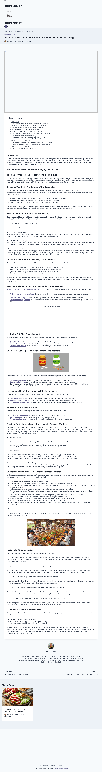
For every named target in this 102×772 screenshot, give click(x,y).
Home (9, 11)
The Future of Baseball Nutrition (21, 141)
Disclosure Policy (56, 765)
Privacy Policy (44, 765)
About (9, 13)
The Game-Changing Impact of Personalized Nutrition (28, 125)
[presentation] (17, 697)
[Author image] (5, 715)
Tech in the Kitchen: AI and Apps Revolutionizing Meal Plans (30, 133)
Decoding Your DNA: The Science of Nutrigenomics (27, 127)
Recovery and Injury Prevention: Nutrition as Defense (28, 139)
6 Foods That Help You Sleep (21, 400)
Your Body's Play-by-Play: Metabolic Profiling (25, 129)
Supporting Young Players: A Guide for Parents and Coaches (30, 144)
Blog (8, 15)
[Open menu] (6, 26)
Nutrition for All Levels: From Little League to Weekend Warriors (31, 143)
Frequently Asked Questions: (20, 146)
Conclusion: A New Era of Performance (23, 148)
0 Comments (7, 716)
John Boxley (10, 714)
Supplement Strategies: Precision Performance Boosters (29, 137)
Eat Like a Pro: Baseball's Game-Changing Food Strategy (29, 123)
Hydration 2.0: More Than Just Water (23, 135)
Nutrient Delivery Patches (20, 415)
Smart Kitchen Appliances (20, 300)
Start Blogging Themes (61, 768)
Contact (9, 16)
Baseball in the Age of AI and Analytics (16, 673)
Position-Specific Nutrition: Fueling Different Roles (27, 131)
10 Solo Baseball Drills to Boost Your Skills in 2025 (81, 673)
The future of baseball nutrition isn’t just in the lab (24, 289)
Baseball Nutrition (10, 34)
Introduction (15, 122)
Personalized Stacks (18, 380)
